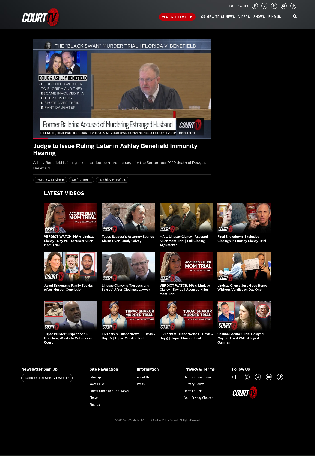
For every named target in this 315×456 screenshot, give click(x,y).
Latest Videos (64, 193)
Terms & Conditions (197, 377)
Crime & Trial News (218, 17)
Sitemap (95, 377)
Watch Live (174, 17)
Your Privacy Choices (198, 398)
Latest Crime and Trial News (109, 391)
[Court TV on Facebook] (255, 8)
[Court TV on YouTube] (284, 8)
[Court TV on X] (274, 8)
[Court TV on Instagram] (264, 8)
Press (141, 384)
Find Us (274, 17)
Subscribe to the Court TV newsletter (47, 378)
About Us (143, 377)
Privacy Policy (194, 384)
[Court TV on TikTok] (293, 8)
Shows (259, 17)
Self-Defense (81, 179)
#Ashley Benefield (112, 179)
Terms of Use (193, 391)
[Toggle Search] (295, 16)
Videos (244, 17)
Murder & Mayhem (50, 179)
